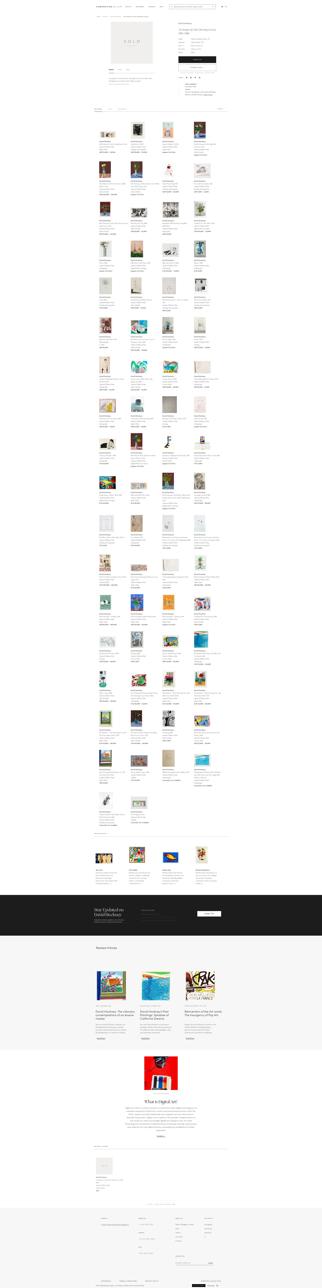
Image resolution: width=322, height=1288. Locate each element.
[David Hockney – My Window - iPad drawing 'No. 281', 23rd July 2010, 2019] (202, 679)
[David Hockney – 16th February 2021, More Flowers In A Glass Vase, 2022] (107, 209)
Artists (128, 6)
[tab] (98, 110)
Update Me (209, 913)
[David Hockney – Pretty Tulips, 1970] (170, 325)
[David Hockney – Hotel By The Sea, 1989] (139, 209)
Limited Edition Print (199, 39)
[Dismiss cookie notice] (217, 1285)
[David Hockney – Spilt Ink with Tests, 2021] (139, 481)
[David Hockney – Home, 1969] (202, 325)
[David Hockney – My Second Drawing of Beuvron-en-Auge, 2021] (139, 563)
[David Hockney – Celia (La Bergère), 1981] (107, 441)
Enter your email (148, 910)
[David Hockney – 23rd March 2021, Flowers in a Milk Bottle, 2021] (107, 169)
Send (210, 1263)
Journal (151, 6)
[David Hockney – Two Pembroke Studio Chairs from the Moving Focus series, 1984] (139, 679)
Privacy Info (210, 1285)
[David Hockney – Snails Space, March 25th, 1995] (107, 481)
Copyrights (106, 1281)
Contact (178, 1241)
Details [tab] (111, 70)
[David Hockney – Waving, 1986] (139, 639)
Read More (101, 1038)
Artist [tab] (120, 70)
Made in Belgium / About (184, 1224)
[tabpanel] (132, 81)
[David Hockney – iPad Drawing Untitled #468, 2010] (202, 563)
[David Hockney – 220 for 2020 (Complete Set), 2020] (107, 563)
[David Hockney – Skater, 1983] (202, 249)
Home (98, 16)
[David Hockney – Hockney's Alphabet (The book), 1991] (170, 441)
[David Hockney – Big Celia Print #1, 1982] (170, 249)
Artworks (140, 6)
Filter (220, 109)
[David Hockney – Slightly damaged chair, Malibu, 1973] (170, 758)
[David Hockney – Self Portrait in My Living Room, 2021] (107, 130)
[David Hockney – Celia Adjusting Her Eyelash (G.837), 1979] (170, 563)
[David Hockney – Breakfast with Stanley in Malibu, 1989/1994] (170, 209)
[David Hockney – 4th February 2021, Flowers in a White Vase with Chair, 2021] (139, 169)
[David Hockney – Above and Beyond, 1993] (170, 639)
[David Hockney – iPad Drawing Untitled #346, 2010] (139, 602)
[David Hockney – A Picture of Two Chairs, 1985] (107, 404)
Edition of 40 (196, 49)
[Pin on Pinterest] (195, 77)
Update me (197, 59)
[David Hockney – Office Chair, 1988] (107, 679)
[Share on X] (191, 77)
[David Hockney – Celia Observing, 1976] (170, 169)
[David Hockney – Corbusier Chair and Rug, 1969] (139, 404)
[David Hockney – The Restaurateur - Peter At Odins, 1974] (170, 285)
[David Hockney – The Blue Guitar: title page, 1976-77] (107, 523)
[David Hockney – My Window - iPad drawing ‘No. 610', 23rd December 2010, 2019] (107, 718)
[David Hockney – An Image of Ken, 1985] (202, 481)
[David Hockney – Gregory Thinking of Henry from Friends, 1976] (107, 365)
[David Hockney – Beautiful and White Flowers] (139, 285)
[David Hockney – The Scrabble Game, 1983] (139, 758)
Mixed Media (195, 42)
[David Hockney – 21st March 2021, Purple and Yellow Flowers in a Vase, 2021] (139, 718)
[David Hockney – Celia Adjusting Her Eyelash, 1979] (202, 365)
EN (222, 6)
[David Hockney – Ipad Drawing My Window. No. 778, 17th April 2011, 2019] (107, 758)
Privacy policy (152, 1281)
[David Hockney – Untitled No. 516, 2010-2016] (202, 209)
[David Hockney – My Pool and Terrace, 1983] (107, 639)
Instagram (208, 1224)
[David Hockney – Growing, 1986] (170, 718)
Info (161, 6)
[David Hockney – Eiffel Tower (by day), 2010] (139, 249)
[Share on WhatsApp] (199, 77)
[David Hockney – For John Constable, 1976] (202, 169)
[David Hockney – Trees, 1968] (107, 249)
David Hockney (115, 16)
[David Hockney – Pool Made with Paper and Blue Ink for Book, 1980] (202, 639)
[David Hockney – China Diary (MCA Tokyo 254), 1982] (202, 441)
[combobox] (192, 7)
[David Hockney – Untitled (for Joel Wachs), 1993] (202, 602)
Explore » (161, 1136)
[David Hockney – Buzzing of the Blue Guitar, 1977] (170, 404)
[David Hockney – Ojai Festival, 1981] (202, 404)
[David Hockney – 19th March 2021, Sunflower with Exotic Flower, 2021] (139, 441)
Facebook (208, 1229)
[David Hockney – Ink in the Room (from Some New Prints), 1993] (202, 718)
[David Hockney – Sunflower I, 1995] (139, 130)
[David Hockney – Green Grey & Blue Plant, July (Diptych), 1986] (139, 365)
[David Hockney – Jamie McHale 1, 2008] (170, 130)
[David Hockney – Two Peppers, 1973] (139, 800)
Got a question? (191, 84)
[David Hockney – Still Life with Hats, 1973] (107, 325)
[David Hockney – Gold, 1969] (107, 285)
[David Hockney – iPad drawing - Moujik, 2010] (107, 602)
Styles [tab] (128, 70)
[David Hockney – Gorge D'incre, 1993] (170, 365)
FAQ (177, 1229)
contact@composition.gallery (115, 1224)
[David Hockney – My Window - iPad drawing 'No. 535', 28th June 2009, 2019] (170, 679)
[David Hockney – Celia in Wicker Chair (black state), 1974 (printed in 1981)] (107, 800)
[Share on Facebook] (186, 77)
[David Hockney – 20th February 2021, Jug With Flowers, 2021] (202, 130)
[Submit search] (213, 7)
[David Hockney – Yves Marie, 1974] (139, 523)
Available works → (197, 67)
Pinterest (208, 1233)
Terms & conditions (128, 1281)
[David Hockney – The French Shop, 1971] (202, 285)
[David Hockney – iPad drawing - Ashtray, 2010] (170, 602)
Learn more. (208, 95)
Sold (192, 52)
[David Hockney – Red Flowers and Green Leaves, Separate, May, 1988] (139, 325)
